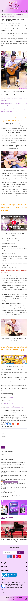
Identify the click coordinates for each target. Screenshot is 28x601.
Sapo (17, 599)
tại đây (18, 186)
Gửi (3, 447)
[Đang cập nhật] (14, 507)
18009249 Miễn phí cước (10, 482)
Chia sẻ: (3, 424)
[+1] (18, 424)
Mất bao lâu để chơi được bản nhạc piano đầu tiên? (12, 464)
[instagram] (17, 556)
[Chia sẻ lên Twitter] (10, 424)
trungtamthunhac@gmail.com (11, 592)
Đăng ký (20, 552)
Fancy (15, 424)
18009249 (8, 591)
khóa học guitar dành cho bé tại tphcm (13, 418)
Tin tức (2, 454)
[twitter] (8, 556)
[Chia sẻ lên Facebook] (7, 424)
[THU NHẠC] (14, 5)
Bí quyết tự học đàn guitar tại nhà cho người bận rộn (13, 462)
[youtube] (19, 556)
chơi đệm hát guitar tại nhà (11, 415)
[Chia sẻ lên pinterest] (13, 424)
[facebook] (11, 556)
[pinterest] (14, 556)
